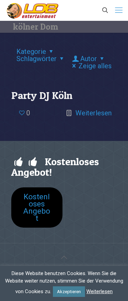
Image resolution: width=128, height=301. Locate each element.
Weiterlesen (93, 113)
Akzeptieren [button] (69, 291)
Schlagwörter (36, 59)
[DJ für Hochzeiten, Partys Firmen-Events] (32, 10)
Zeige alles (95, 66)
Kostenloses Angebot (36, 207)
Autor (88, 59)
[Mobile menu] (119, 10)
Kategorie (31, 51)
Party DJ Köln (41, 95)
